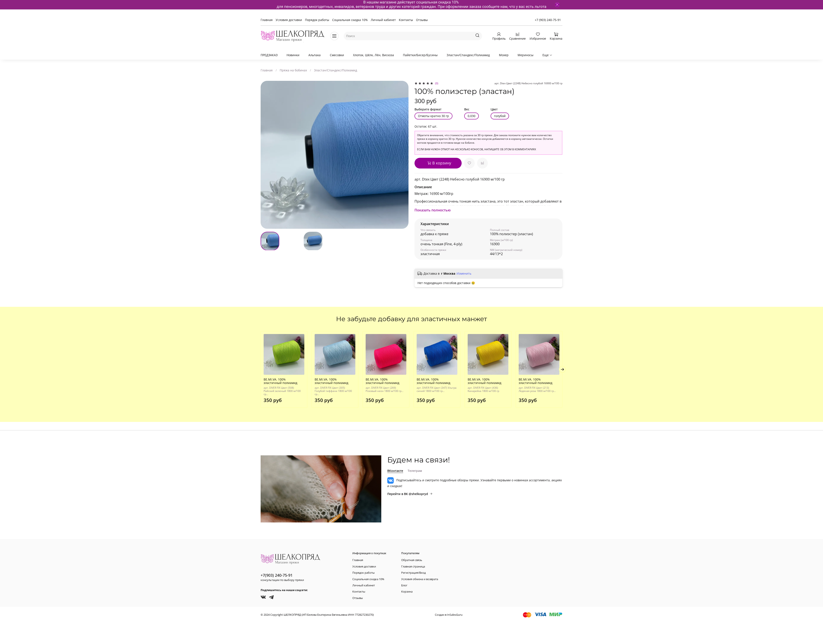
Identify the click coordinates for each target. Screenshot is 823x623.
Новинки (293, 55)
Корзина (407, 591)
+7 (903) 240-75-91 (548, 20)
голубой (500, 116)
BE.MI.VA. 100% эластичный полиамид (280, 381)
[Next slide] (402, 154)
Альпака (314, 55)
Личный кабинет (383, 20)
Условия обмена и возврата (419, 579)
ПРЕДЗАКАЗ (269, 55)
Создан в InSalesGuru (449, 615)
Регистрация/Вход (413, 573)
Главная (267, 20)
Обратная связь (411, 560)
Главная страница (413, 566)
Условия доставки (289, 20)
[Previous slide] (266, 154)
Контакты (406, 20)
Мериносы (525, 55)
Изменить (464, 273)
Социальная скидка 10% (350, 20)
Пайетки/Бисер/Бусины (420, 55)
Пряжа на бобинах (293, 70)
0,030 (471, 116)
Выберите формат (428, 109)
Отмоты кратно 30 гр (433, 116)
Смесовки (337, 55)
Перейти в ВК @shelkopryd (407, 494)
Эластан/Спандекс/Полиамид (468, 55)
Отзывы (422, 20)
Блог (404, 585)
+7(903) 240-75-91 (277, 575)
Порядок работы (317, 20)
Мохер (504, 55)
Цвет (494, 109)
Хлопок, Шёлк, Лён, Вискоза (373, 55)
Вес (466, 109)
